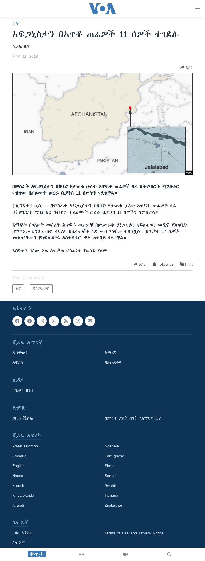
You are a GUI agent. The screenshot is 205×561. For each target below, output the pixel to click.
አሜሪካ (110, 353)
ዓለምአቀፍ (113, 363)
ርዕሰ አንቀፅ (21, 533)
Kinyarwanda (23, 495)
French (18, 485)
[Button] (186, 67)
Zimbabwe (113, 505)
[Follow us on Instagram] (42, 321)
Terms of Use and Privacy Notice (134, 533)
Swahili (110, 485)
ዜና (15, 23)
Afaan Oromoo (25, 446)
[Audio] (81, 554)
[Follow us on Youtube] (29, 321)
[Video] (125, 554)
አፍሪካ (17, 363)
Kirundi (18, 505)
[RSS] (66, 321)
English (18, 466)
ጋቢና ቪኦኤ (22, 418)
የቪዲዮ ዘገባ (22, 390)
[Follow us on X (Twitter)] (54, 321)
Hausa (17, 475)
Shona (110, 466)
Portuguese (114, 456)
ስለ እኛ (18, 543)
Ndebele (112, 446)
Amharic (19, 456)
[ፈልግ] (169, 554)
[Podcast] (78, 321)
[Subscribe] (90, 321)
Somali (110, 475)
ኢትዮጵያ (20, 353)
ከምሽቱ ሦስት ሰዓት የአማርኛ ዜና (133, 418)
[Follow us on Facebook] (17, 321)
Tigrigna (111, 495)
